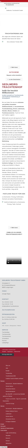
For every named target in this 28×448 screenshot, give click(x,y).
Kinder (2, 424)
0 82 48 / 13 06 (8, 302)
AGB (3, 325)
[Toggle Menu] (0, 1)
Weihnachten (8, 443)
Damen (2, 381)
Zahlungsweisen (12, 325)
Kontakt (7, 370)
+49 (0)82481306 (10, 4)
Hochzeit (3, 426)
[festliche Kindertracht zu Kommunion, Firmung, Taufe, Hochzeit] (14, 213)
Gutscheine (4, 430)
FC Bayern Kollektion (11, 421)
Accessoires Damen (10, 388)
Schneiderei (5, 338)
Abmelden (8, 435)
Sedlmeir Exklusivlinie (15, 154)
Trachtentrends (6, 334)
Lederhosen (8, 413)
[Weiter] (26, 18)
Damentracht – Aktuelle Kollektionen (14, 383)
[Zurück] (1, 18)
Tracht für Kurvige (10, 403)
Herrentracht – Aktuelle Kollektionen (14, 408)
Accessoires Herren (10, 419)
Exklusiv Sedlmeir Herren (12, 411)
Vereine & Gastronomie (7, 428)
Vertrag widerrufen (7, 354)
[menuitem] (4, 351)
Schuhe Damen (9, 386)
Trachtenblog (5, 332)
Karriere (4, 340)
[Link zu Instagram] (25, 349)
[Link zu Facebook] (22, 349)
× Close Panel (4, 447)
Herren (2, 406)
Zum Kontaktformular (8, 310)
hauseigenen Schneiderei (19, 148)
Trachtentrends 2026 (11, 376)
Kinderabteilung (12, 168)
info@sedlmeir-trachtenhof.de (11, 3)
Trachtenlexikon (6, 336)
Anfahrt (4, 291)
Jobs (7, 368)
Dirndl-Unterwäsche (10, 391)
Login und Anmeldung (11, 432)
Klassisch (8, 438)
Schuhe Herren (9, 416)
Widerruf (19, 325)
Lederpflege (5, 342)
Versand (7, 325)
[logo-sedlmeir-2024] (14, 10)
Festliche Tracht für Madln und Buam (14, 378)
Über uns (8, 365)
